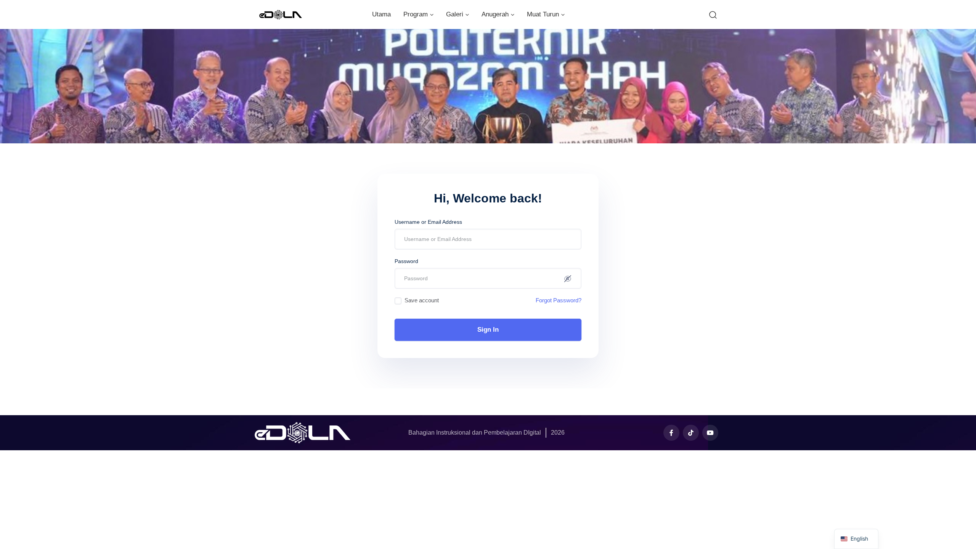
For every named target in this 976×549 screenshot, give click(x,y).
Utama (381, 14)
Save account (422, 300)
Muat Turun (543, 14)
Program (415, 14)
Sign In (488, 329)
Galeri (454, 14)
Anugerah (495, 14)
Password (406, 261)
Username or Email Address (428, 222)
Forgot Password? (558, 300)
